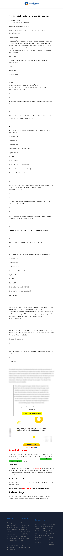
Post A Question (25, 523)
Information (32, 498)
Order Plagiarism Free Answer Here (32, 413)
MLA (46, 498)
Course (29, 496)
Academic (12, 496)
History (26, 498)
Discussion (34, 496)
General (16, 498)
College (24, 496)
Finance (11, 498)
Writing (20, 496)
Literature (42, 498)
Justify (37, 498)
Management (41, 496)
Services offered (25, 547)
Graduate (21, 498)
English (48, 496)
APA (16, 496)
